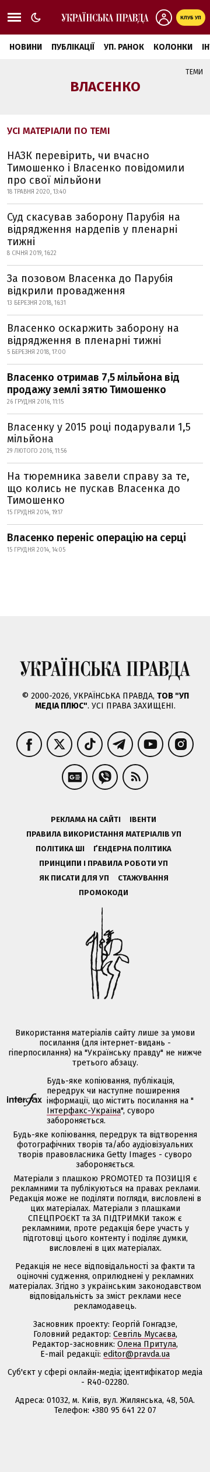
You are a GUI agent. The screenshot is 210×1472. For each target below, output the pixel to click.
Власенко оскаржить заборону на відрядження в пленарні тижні (93, 334)
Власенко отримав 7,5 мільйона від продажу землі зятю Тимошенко (93, 383)
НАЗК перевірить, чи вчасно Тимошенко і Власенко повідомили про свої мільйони (95, 167)
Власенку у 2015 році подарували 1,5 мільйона (99, 433)
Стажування (143, 877)
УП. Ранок (124, 47)
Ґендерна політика (132, 848)
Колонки (172, 47)
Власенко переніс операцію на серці (96, 537)
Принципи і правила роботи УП (103, 863)
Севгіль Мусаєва (144, 1334)
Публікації (72, 47)
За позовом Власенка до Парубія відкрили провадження (90, 284)
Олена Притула (146, 1344)
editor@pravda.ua (136, 1354)
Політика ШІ (60, 848)
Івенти (143, 819)
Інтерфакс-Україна (84, 1111)
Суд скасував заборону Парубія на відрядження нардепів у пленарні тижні (93, 229)
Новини (25, 47)
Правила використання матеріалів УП (103, 834)
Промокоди (103, 892)
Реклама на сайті (86, 819)
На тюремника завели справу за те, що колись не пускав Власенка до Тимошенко (98, 488)
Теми (194, 72)
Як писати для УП (74, 877)
